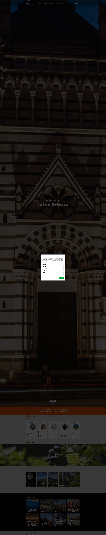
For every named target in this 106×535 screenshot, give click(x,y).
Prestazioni (45, 268)
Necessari (44, 264)
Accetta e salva (56, 277)
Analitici (44, 270)
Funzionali (44, 266)
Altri (43, 274)
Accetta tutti (61, 277)
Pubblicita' (44, 272)
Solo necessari (50, 277)
